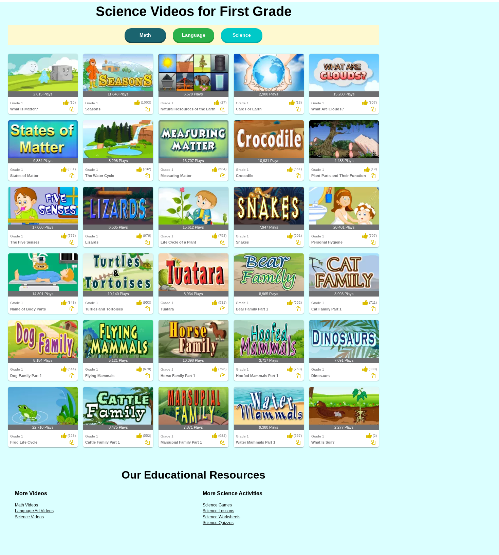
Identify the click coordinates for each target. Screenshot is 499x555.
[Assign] (72, 109)
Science (242, 35)
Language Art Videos (34, 510)
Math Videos (26, 505)
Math (145, 35)
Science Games (217, 505)
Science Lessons (218, 510)
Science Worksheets (221, 517)
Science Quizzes (218, 522)
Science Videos (29, 517)
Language (193, 35)
